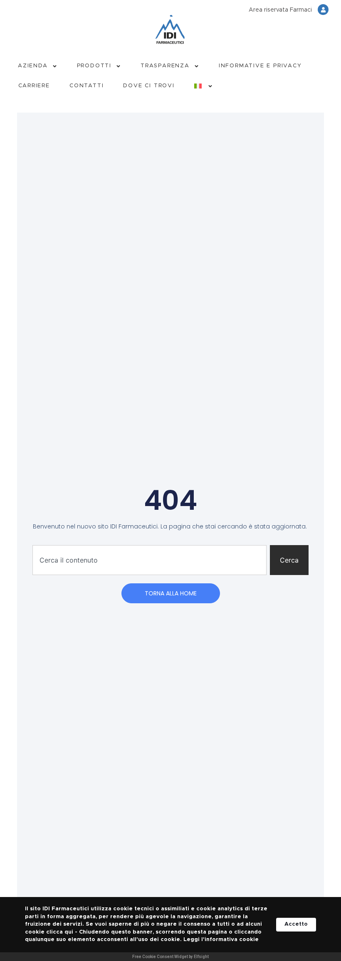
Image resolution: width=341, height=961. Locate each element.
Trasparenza (165, 66)
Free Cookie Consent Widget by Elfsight (170, 956)
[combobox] (149, 560)
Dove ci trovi (148, 85)
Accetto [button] (296, 924)
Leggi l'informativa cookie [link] (221, 939)
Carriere (34, 85)
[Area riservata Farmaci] (323, 9)
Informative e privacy (260, 66)
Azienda (33, 66)
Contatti (86, 85)
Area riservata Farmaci (280, 10)
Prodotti (94, 66)
